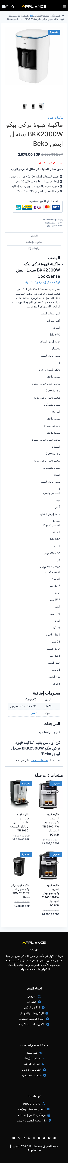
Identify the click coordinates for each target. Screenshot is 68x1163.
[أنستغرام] (39, 1137)
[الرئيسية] (63, 15)
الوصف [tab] (34, 235)
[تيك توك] (23, 1137)
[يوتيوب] (13, 1137)
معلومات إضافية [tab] (34, 242)
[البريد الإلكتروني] (54, 1137)
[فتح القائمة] (64, 7)
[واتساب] (18, 1137)
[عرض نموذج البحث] (13, 7)
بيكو (48, 225)
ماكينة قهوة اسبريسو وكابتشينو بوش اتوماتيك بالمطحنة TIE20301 (20, 822)
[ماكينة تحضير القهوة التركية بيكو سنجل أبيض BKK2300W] (34, 56)
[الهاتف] (34, 1137)
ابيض (33, 712)
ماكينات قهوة (55, 117)
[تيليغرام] (28, 1137)
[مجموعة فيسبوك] (44, 1137)
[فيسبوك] (49, 1137)
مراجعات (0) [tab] (34, 248)
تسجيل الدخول (39, 760)
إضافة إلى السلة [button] (21, 849)
